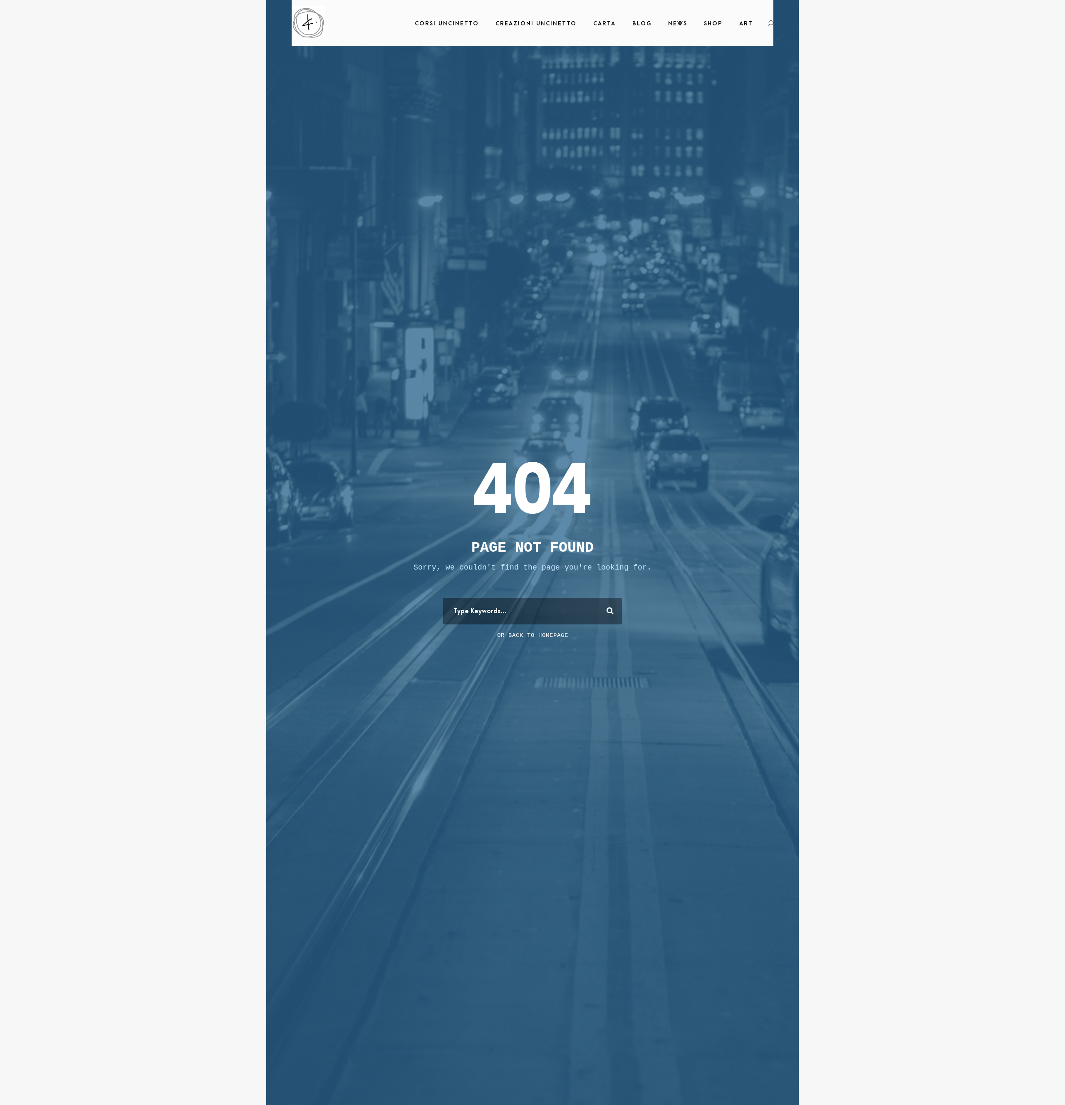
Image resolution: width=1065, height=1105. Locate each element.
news (677, 23)
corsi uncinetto (447, 23)
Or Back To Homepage (532, 635)
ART (746, 23)
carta (604, 23)
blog (641, 23)
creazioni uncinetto (536, 23)
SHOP (713, 23)
